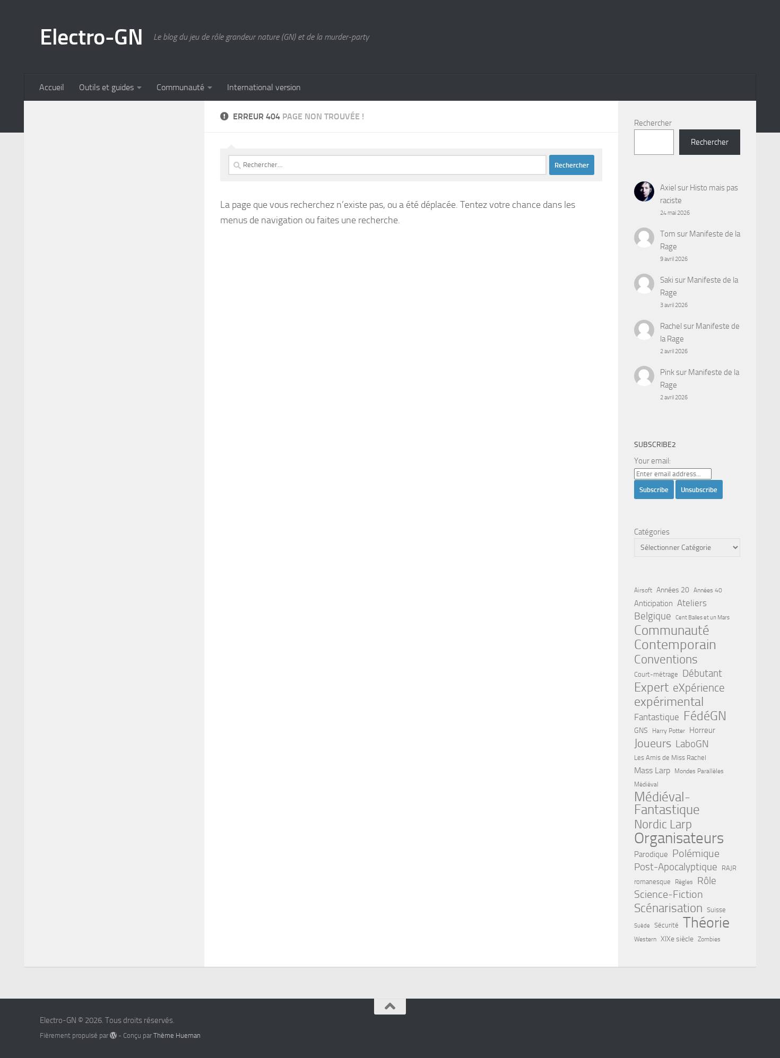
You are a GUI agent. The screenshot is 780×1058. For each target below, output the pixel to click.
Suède (642, 925)
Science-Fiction (668, 894)
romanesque (652, 882)
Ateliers (692, 603)
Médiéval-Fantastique (667, 803)
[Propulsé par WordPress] (113, 1035)
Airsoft (643, 590)
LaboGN (692, 744)
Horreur (702, 730)
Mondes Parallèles (699, 771)
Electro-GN (91, 37)
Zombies (709, 939)
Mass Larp (652, 770)
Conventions (666, 659)
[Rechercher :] (387, 165)
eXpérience (699, 687)
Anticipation (653, 603)
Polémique (696, 853)
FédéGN (704, 716)
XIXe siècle (677, 938)
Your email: (652, 461)
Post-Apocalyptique (675, 867)
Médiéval (646, 784)
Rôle (706, 881)
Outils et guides (106, 87)
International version (264, 87)
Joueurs (652, 743)
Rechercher (653, 123)
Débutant (702, 673)
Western (645, 939)
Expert (651, 687)
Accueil (51, 87)
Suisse (716, 910)
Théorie (706, 922)
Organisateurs (679, 838)
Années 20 (672, 589)
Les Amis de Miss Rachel (670, 758)
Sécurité (666, 925)
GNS (641, 730)
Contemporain (675, 645)
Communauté (180, 87)
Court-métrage (656, 674)
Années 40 (708, 590)
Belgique (652, 616)
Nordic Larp (663, 824)
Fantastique (656, 717)
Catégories (652, 532)
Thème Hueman (177, 1035)
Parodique (651, 854)
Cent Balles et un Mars (702, 617)
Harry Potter (668, 731)
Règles (684, 882)
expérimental (669, 701)
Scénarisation (668, 908)
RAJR (729, 868)
